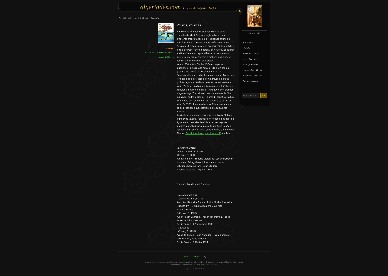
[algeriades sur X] (204, 257)
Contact (196, 256)
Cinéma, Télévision (252, 75)
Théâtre (247, 48)
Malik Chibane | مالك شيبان (147, 18)
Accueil (122, 18)
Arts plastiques (250, 59)
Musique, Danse (251, 53)
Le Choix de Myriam (165, 57)
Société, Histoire (251, 81)
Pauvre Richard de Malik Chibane (159, 52)
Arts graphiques (251, 64)
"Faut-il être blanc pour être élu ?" (203, 133)
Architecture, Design (253, 70)
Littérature (248, 42)
